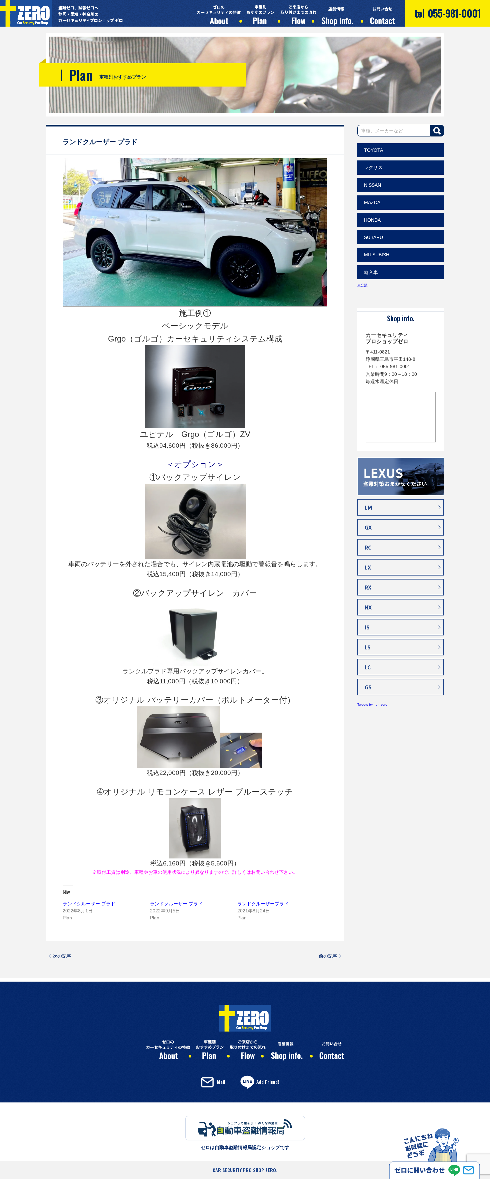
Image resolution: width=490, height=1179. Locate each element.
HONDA (372, 220)
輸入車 (371, 272)
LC (368, 667)
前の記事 (328, 956)
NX (368, 607)
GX (368, 527)
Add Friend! (267, 1081)
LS (368, 647)
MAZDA (372, 202)
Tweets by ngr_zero (372, 704)
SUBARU (373, 237)
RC (368, 547)
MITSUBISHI (377, 254)
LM (368, 507)
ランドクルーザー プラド (89, 903)
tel (447, 13)
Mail (221, 1081)
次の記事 (62, 956)
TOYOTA (373, 150)
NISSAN (372, 185)
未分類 (362, 285)
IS (367, 627)
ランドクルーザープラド (263, 903)
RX (368, 587)
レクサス (373, 167)
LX (368, 567)
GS (368, 687)
